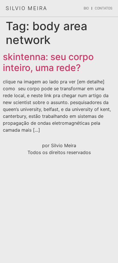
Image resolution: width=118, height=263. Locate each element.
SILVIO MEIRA (26, 8)
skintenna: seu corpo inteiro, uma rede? (48, 62)
